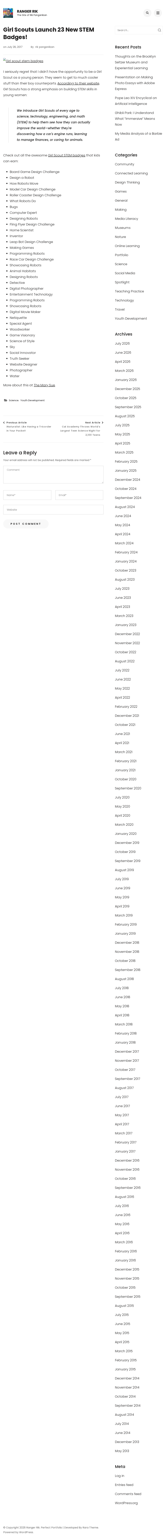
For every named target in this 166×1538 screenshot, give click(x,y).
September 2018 (127, 970)
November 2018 (127, 951)
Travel (120, 309)
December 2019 (127, 842)
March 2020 (124, 824)
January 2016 (125, 1260)
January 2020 (125, 833)
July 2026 (122, 343)
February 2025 (126, 461)
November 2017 (127, 1060)
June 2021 (122, 734)
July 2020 (122, 797)
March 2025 (124, 452)
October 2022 (125, 652)
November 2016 (127, 1169)
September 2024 (128, 498)
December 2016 (127, 1160)
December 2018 (127, 942)
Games (121, 191)
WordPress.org (126, 1503)
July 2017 (122, 1097)
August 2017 (124, 1088)
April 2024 (122, 534)
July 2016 (122, 1206)
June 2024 (123, 516)
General (121, 200)
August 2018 (124, 979)
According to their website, (78, 83)
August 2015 (124, 1305)
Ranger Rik (27, 11)
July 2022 (122, 670)
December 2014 (127, 1378)
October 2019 (125, 852)
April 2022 (122, 697)
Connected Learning (131, 173)
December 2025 (127, 389)
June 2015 (122, 1324)
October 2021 (125, 724)
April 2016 (122, 1233)
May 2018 (122, 1006)
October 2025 (125, 398)
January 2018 (125, 1042)
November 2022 (127, 643)
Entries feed (124, 1485)
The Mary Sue (44, 385)
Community (124, 164)
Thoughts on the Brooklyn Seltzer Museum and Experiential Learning (135, 62)
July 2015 (122, 1315)
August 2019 (124, 870)
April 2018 (122, 1015)
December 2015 (127, 1269)
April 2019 (122, 906)
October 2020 (125, 779)
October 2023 (125, 570)
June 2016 (122, 1215)
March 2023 (124, 616)
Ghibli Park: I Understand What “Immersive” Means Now (135, 119)
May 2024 (122, 525)
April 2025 (122, 443)
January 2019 (125, 933)
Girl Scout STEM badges (66, 155)
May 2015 (122, 1333)
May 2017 (122, 1115)
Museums (122, 227)
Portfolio (121, 255)
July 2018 (122, 988)
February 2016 (126, 1251)
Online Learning (127, 246)
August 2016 (124, 1197)
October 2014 (125, 1396)
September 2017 (127, 1079)
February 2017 (125, 1142)
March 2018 (124, 1024)
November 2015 (127, 1278)
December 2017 (127, 1051)
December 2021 (127, 715)
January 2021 (125, 770)
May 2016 (122, 1224)
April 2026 (122, 361)
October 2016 (125, 1178)
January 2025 (125, 470)
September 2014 (128, 1405)
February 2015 (126, 1360)
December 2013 (127, 1442)
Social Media (125, 273)
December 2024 (127, 479)
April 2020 (122, 815)
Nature (120, 237)
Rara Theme (90, 1527)
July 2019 (122, 879)
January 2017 (125, 1151)
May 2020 (122, 806)
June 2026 (123, 352)
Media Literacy (126, 218)
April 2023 (122, 606)
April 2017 (122, 1124)
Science (13, 400)
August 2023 (125, 579)
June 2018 (122, 997)
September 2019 (127, 861)
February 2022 (126, 706)
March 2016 (124, 1242)
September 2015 (127, 1296)
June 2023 (123, 597)
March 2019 (124, 915)
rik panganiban (44, 47)
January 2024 (126, 561)
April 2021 (122, 743)
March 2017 (123, 1133)
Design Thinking (127, 182)
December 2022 (127, 634)
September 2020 (128, 788)
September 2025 (128, 407)
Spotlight (122, 282)
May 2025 (122, 434)
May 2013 (122, 1451)
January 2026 (126, 380)
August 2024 (125, 507)
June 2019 (122, 888)
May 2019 (122, 897)
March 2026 (124, 370)
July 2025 (122, 425)
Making (121, 209)
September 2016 (128, 1187)
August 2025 (125, 416)
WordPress (26, 1532)
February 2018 (126, 1033)
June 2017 (122, 1106)
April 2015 (122, 1342)
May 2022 (122, 688)
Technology (124, 300)
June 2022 (123, 679)
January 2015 (125, 1369)
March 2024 (124, 543)
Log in (119, 1475)
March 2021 (123, 752)
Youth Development (32, 400)
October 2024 (125, 488)
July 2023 (122, 588)
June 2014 (122, 1433)
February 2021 (125, 761)
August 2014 (124, 1414)
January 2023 (125, 625)
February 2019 (126, 924)
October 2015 (125, 1287)
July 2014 (122, 1423)
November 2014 (127, 1387)
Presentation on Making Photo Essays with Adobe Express (135, 83)
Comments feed (128, 1494)
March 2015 (124, 1351)
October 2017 (125, 1069)
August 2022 (125, 661)
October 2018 (125, 960)
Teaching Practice (129, 291)
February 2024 (126, 552)
